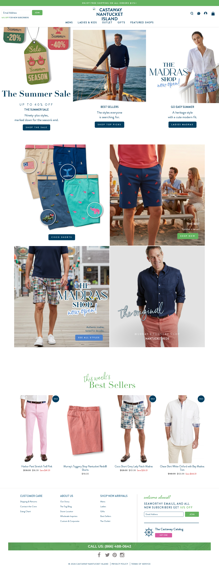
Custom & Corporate (69, 521)
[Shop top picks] (109, 80)
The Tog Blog (66, 506)
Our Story (64, 501)
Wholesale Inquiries (68, 516)
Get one (164, 535)
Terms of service (141, 563)
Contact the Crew (28, 506)
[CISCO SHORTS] (61, 195)
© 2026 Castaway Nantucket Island (88, 563)
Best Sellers (105, 516)
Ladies (103, 506)
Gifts (102, 511)
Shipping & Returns (28, 501)
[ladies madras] (182, 80)
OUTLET (107, 22)
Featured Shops (142, 22)
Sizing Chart (25, 511)
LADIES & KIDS (87, 22)
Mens (69, 22)
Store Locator (66, 511)
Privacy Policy (120, 563)
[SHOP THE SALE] (36, 80)
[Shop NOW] (157, 195)
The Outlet (105, 521)
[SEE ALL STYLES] (61, 296)
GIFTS (121, 22)
